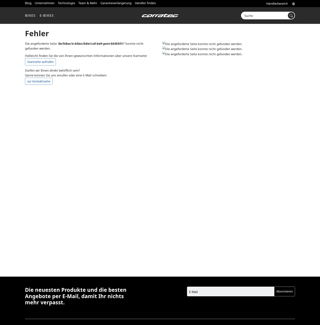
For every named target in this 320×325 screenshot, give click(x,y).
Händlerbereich (277, 4)
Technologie (66, 3)
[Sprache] (292, 3)
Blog (28, 3)
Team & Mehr (87, 3)
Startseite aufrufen (40, 62)
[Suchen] (291, 15)
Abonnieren (284, 291)
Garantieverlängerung (116, 3)
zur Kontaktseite (38, 81)
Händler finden (145, 3)
